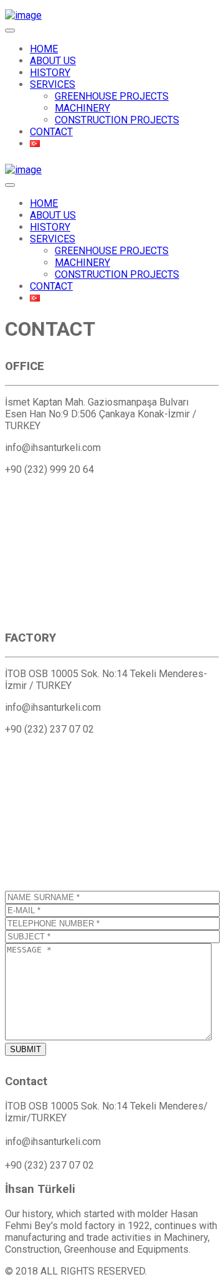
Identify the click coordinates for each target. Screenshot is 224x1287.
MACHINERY (82, 108)
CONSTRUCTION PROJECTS (117, 120)
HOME (44, 49)
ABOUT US (53, 61)
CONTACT (51, 132)
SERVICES (52, 84)
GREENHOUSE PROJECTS (112, 96)
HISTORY (50, 72)
